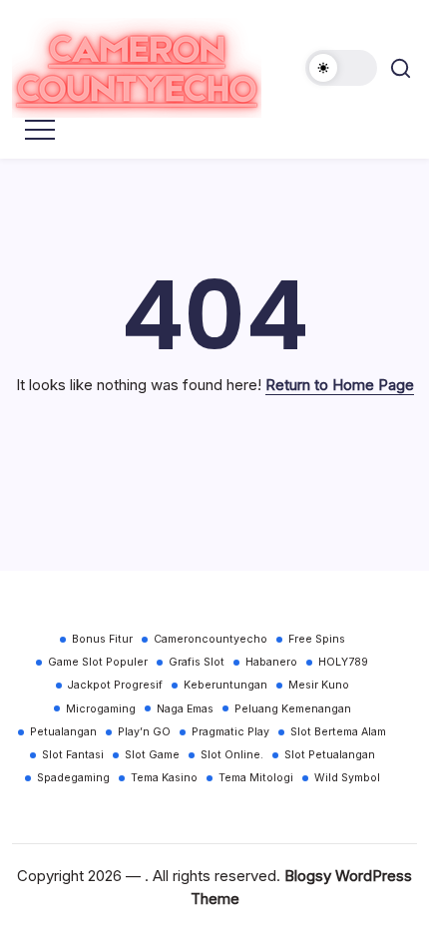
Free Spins (316, 639)
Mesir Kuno (318, 685)
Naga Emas (185, 708)
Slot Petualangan (329, 754)
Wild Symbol (347, 777)
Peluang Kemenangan (292, 708)
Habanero (271, 662)
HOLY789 (343, 662)
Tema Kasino (164, 777)
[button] (341, 68)
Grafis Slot (196, 662)
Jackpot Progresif (115, 685)
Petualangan (63, 731)
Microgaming (101, 708)
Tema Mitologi (255, 777)
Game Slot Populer (98, 662)
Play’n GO (144, 731)
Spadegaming (73, 777)
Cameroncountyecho (210, 639)
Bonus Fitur (102, 639)
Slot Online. (232, 754)
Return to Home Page (339, 384)
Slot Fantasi (73, 754)
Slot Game (152, 754)
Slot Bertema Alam (338, 731)
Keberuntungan (225, 685)
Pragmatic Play (230, 731)
